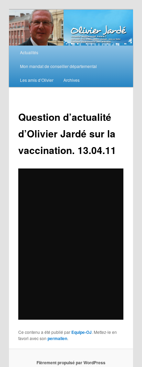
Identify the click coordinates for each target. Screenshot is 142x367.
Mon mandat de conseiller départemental (58, 66)
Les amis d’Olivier (36, 80)
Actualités (29, 52)
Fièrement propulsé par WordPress (71, 362)
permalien (57, 338)
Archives (71, 80)
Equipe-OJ (81, 332)
